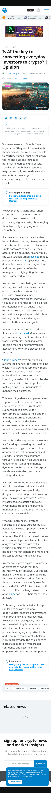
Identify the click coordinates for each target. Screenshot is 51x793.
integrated (22, 333)
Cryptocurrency (19, 688)
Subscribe (40, 763)
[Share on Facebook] (6, 118)
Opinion (15, 47)
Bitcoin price (11, 17)
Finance (33, 688)
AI (7, 688)
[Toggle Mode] (38, 10)
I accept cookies (15, 782)
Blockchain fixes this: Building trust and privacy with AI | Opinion (25, 198)
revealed (34, 256)
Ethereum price (33, 17)
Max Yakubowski (21, 78)
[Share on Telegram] (20, 118)
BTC (26, 260)
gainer (13, 594)
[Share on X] (11, 118)
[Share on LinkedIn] (15, 118)
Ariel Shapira (14, 74)
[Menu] (46, 10)
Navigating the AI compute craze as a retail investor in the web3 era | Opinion (26, 667)
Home (7, 47)
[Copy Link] (25, 118)
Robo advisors (11, 360)
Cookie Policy (28, 776)
